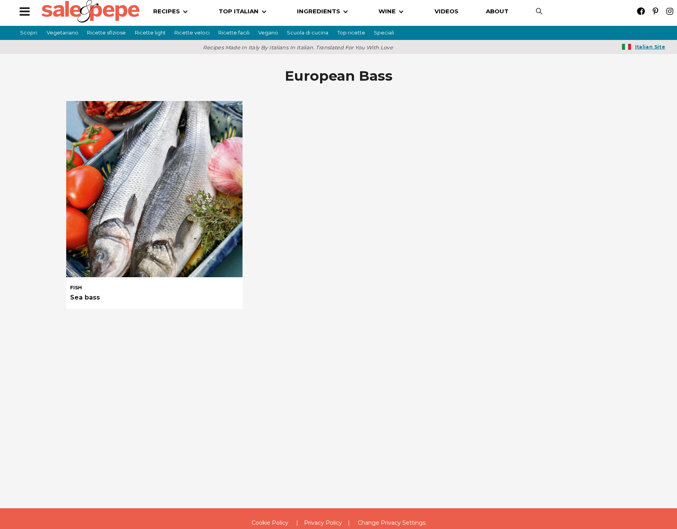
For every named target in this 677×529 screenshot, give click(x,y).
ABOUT (497, 11)
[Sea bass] (154, 189)
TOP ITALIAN (239, 11)
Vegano (268, 32)
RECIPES (166, 11)
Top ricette (351, 32)
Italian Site (650, 47)
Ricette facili (234, 32)
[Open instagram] (670, 11)
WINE (387, 11)
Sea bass (85, 297)
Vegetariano (62, 32)
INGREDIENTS (318, 11)
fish (76, 288)
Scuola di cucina (307, 32)
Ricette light (150, 32)
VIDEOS (446, 11)
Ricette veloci (192, 32)
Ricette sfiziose (106, 32)
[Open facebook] (641, 11)
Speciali (384, 32)
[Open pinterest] (655, 11)
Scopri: (29, 32)
